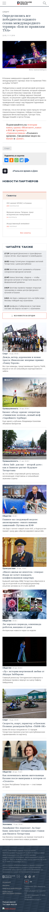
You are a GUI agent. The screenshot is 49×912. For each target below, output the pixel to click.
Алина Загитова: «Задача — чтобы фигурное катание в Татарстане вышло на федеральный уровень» (22, 279)
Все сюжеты (25, 233)
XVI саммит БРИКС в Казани (19, 204)
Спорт (6, 12)
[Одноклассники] (11, 160)
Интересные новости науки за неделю (22, 627)
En (31, 882)
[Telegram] (21, 160)
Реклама (6, 885)
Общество (7, 516)
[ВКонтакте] (6, 160)
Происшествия (9, 568)
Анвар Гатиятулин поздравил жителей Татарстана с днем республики (23, 262)
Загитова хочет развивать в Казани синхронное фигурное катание (22, 270)
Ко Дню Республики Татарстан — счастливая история (24, 781)
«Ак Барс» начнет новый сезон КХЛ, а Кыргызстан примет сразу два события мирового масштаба (24, 525)
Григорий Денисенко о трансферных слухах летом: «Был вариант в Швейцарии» (23, 254)
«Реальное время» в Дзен (25, 170)
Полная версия (9, 902)
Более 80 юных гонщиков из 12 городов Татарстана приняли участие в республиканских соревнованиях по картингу (24, 729)
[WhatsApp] (16, 160)
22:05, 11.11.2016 (9, 35)
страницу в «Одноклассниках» (16, 131)
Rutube (9, 138)
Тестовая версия (10, 904)
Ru (27, 882)
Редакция (7, 882)
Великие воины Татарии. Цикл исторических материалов (20, 214)
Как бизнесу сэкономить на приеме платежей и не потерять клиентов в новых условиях (23, 833)
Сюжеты (11, 195)
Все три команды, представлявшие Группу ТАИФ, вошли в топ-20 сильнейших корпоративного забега (24, 364)
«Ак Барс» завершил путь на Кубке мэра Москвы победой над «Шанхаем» (24, 299)
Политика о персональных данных (12, 892)
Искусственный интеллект (18, 224)
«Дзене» (20, 138)
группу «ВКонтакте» (23, 127)
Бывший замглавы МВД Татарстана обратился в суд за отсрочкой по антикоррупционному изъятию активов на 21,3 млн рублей (24, 578)
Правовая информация (12, 888)
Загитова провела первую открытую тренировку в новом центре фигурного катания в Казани (22, 290)
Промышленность (10, 409)
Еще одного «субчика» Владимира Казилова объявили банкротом (22, 418)
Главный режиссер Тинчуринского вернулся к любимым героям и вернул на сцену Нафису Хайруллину (23, 677)
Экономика (7, 824)
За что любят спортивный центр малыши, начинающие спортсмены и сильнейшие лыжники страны (22, 471)
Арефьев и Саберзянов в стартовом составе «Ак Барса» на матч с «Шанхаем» (22, 307)
